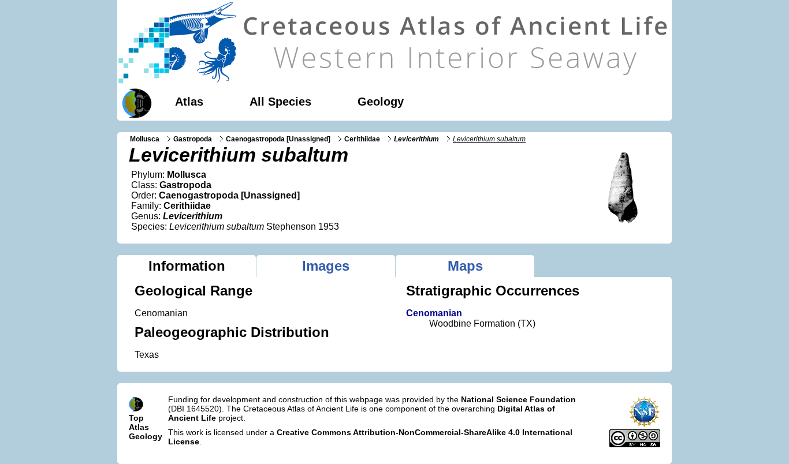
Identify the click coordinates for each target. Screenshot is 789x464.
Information (186, 266)
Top (136, 417)
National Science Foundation (518, 399)
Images (325, 266)
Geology (381, 101)
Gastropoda (192, 139)
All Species (280, 101)
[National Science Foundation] (644, 424)
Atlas (189, 101)
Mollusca (144, 139)
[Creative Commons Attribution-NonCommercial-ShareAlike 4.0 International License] (634, 444)
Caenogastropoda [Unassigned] (278, 139)
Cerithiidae (362, 139)
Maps (465, 266)
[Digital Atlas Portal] (134, 102)
